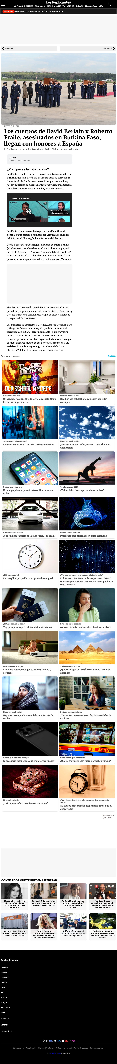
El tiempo (5, 1018)
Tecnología (91, 6)
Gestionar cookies (96, 1048)
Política (28, 6)
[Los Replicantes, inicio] (58, 2)
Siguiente (108, 48)
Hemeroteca (6, 1031)
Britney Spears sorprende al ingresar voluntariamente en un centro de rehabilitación (43, 934)
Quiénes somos (18, 1048)
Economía (40, 6)
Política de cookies (81, 1048)
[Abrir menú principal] (3, 4)
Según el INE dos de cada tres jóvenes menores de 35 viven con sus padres (44, 903)
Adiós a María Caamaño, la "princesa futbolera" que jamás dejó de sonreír (73, 904)
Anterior (9, 48)
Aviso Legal (30, 1048)
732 (73, 1041)
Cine (58, 6)
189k (51, 1041)
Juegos (79, 6)
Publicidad (40, 1048)
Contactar (50, 1048)
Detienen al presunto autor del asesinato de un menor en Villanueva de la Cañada (102, 934)
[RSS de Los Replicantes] (44, 1041)
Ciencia (51, 6)
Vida (101, 6)
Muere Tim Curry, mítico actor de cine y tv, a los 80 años (33, 11)
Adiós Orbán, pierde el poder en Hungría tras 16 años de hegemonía (73, 933)
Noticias (18, 6)
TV (63, 6)
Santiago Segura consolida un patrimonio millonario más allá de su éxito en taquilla (102, 904)
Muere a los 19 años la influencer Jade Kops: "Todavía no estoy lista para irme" (14, 904)
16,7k (58, 1041)
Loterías (4, 1025)
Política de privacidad (64, 1048)
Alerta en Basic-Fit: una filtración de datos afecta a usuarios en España (14, 933)
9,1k (66, 1041)
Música (70, 6)
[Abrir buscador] (109, 4)
